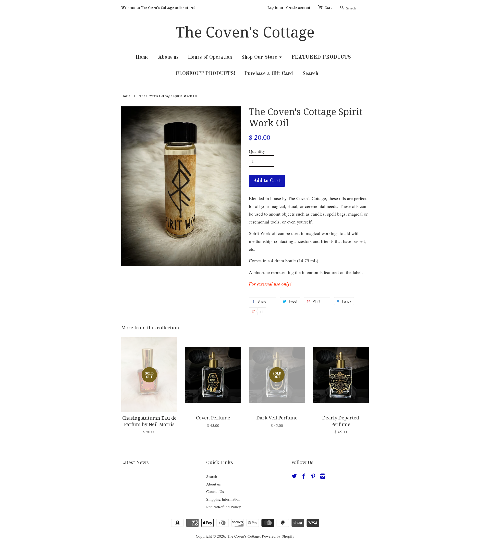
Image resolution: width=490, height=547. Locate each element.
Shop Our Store (260, 57)
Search (310, 73)
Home (142, 57)
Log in (272, 8)
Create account (298, 8)
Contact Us (215, 491)
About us (168, 57)
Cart (328, 8)
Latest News (135, 462)
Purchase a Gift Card (268, 73)
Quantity (257, 151)
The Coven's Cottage (245, 32)
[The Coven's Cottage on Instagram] (322, 476)
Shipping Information (223, 499)
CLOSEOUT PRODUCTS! (205, 73)
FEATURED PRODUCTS (321, 57)
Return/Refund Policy (223, 506)
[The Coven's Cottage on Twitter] (294, 476)
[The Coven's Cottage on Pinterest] (313, 476)
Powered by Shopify (278, 536)
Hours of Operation (210, 57)
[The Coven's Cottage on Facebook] (304, 476)
